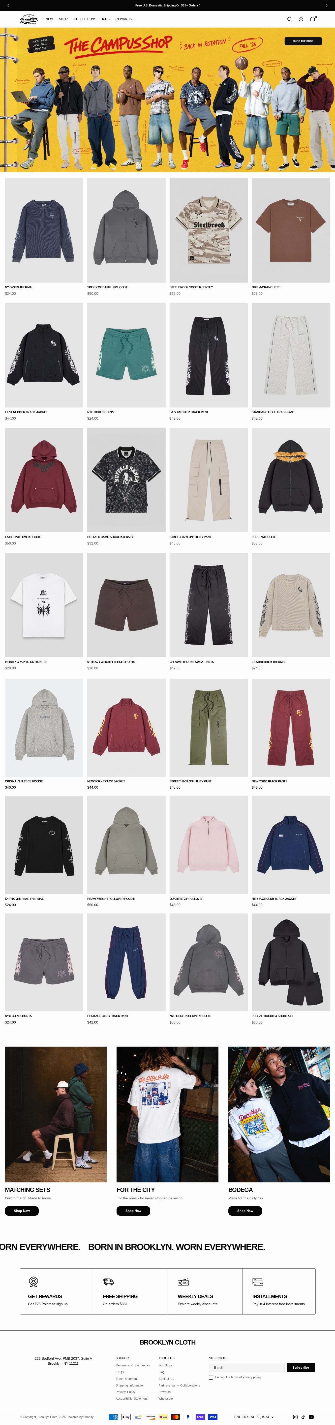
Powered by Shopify (79, 1417)
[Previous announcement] (8, 5)
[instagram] (295, 1417)
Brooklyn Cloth (47, 1417)
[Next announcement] (326, 5)
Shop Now (22, 1211)
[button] (301, 19)
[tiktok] (303, 1417)
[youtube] (311, 1417)
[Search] (289, 19)
